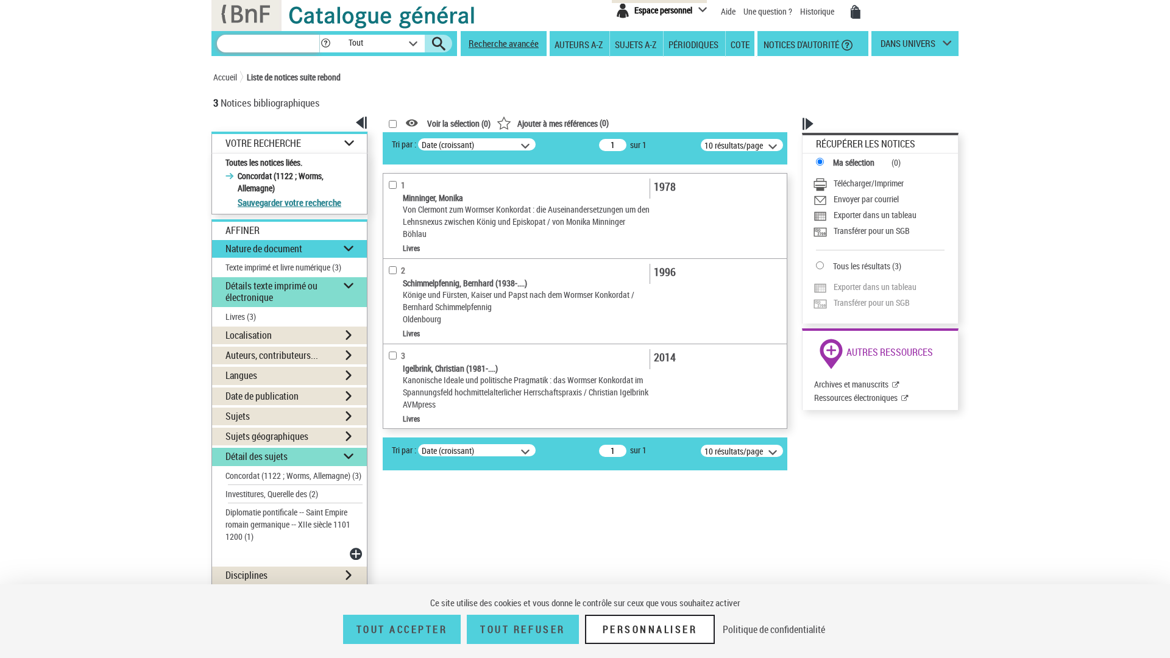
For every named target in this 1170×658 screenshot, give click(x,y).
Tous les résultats (861, 266)
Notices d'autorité (800, 44)
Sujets (237, 416)
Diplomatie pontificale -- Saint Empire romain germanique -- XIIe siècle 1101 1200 (287, 524)
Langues (241, 375)
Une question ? (768, 11)
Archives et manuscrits (851, 384)
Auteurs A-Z (579, 44)
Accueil (225, 77)
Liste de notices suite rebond (294, 77)
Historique (818, 11)
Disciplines (246, 575)
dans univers (908, 46)
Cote (740, 44)
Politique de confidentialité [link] (774, 629)
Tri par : (404, 144)
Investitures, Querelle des (271, 494)
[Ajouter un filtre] (357, 554)
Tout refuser (522, 629)
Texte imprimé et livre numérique (283, 267)
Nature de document (263, 248)
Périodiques (693, 44)
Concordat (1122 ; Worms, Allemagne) (293, 475)
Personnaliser (650, 629)
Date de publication (262, 396)
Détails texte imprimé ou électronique (271, 291)
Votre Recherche (263, 143)
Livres (240, 316)
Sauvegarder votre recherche (289, 202)
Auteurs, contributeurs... (271, 355)
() (563, 123)
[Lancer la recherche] (438, 44)
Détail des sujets (256, 456)
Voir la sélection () (459, 123)
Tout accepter (402, 629)
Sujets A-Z (635, 44)
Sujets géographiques (266, 436)
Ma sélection (853, 162)
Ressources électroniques (856, 397)
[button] (325, 43)
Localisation (248, 335)
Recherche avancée (504, 43)
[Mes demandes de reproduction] (855, 12)
